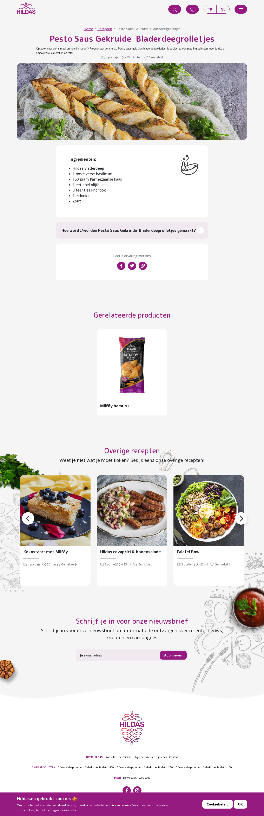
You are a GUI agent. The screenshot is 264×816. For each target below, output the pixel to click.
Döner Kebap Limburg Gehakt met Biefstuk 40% (86, 767)
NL (223, 9)
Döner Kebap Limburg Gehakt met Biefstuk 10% (204, 767)
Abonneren (173, 655)
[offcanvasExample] (241, 9)
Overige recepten (132, 450)
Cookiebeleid (218, 804)
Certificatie (125, 757)
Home (88, 29)
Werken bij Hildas (156, 757)
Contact (173, 757)
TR (210, 9)
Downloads (130, 777)
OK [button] (240, 804)
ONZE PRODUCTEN (43, 767)
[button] (22, 513)
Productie (110, 757)
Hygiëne (139, 757)
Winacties (144, 777)
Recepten (105, 29)
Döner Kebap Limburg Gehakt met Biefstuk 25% (145, 767)
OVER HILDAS (94, 757)
